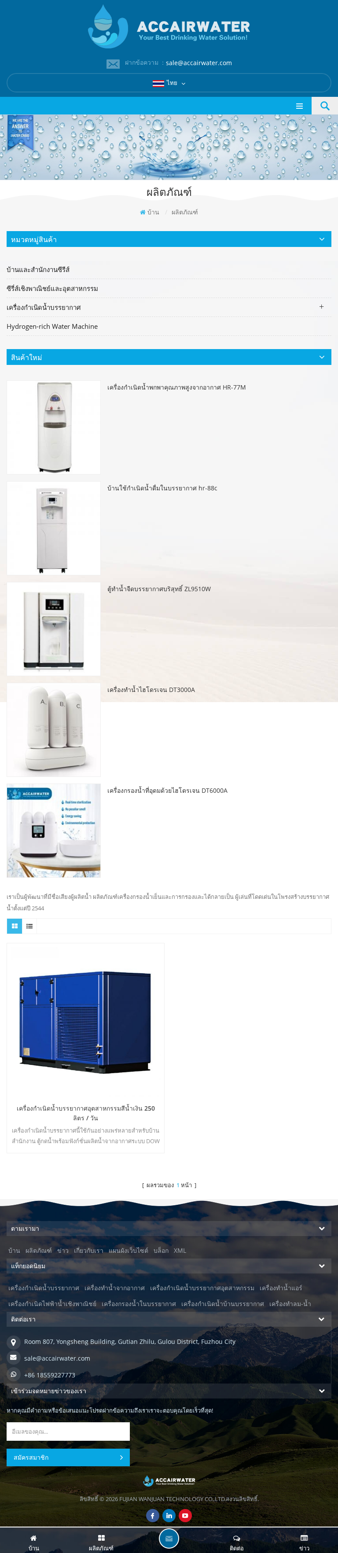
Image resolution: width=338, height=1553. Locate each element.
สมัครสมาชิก (31, 1457)
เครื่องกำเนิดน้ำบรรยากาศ (44, 307)
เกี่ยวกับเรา (88, 1250)
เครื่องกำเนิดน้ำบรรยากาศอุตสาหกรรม (202, 1288)
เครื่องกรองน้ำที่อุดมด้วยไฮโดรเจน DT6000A (167, 790)
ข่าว (63, 1250)
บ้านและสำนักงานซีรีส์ (38, 269)
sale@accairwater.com (199, 63)
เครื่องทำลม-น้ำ (290, 1303)
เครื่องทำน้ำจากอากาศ (114, 1288)
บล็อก (161, 1250)
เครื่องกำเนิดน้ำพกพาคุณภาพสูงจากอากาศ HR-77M (176, 387)
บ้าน (153, 212)
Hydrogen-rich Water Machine (52, 326)
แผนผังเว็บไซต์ (128, 1250)
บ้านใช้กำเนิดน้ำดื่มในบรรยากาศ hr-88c (162, 488)
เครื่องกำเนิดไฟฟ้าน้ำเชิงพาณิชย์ (52, 1303)
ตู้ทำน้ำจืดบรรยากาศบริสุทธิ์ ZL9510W (159, 589)
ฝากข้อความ (169, 1538)
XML (180, 1250)
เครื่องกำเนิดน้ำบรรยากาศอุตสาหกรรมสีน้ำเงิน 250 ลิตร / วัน (86, 1113)
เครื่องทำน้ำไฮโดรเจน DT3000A (151, 689)
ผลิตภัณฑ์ (39, 1250)
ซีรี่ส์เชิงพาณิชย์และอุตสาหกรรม (52, 288)
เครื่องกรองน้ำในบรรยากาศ (139, 1303)
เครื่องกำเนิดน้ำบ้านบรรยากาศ (222, 1303)
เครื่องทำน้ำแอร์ (281, 1288)
